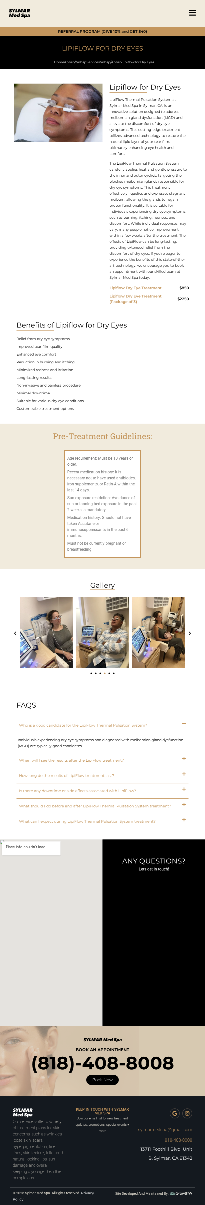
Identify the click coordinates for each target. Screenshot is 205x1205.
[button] (15, 633)
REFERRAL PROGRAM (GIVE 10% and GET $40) (102, 31)
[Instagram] (187, 1113)
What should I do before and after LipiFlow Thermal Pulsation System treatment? (95, 806)
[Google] (175, 1113)
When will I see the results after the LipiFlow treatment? (71, 760)
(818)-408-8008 (102, 1063)
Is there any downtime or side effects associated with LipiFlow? (77, 790)
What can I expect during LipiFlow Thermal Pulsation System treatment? (87, 821)
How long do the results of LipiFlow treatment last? (66, 775)
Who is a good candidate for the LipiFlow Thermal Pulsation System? (83, 725)
